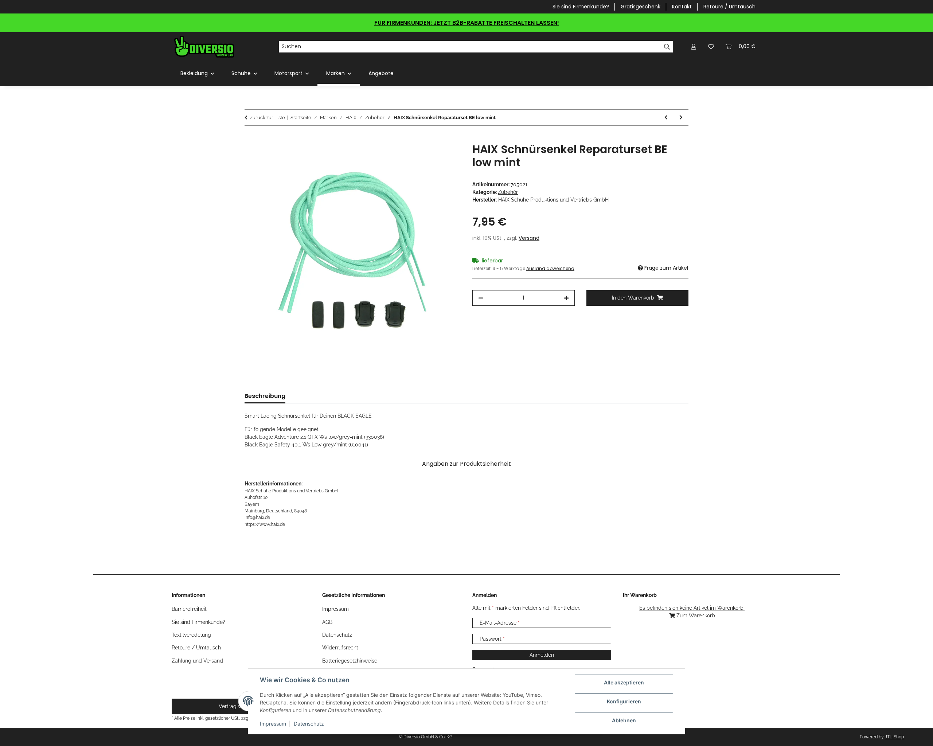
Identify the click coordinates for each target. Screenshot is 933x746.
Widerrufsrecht (340, 648)
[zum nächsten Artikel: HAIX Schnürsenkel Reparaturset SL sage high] (681, 117)
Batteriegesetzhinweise (349, 661)
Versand (529, 238)
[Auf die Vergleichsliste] (426, 157)
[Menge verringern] (481, 297)
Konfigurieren (624, 701)
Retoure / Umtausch (729, 6)
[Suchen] (667, 46)
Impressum (273, 723)
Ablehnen (624, 720)
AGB (327, 622)
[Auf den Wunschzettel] (445, 157)
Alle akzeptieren (624, 682)
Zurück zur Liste (267, 117)
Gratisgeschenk (640, 6)
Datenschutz (309, 723)
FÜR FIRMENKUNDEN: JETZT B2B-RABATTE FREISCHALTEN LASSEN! (466, 23)
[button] (693, 46)
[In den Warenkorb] (250, 139)
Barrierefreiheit (189, 609)
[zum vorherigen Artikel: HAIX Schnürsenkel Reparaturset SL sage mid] (666, 117)
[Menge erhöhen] (566, 297)
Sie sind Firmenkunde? (581, 6)
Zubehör (508, 192)
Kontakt (682, 6)
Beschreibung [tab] (265, 396)
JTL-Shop (894, 736)
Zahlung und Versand (197, 661)
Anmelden (542, 655)
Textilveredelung (191, 635)
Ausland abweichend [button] (550, 268)
